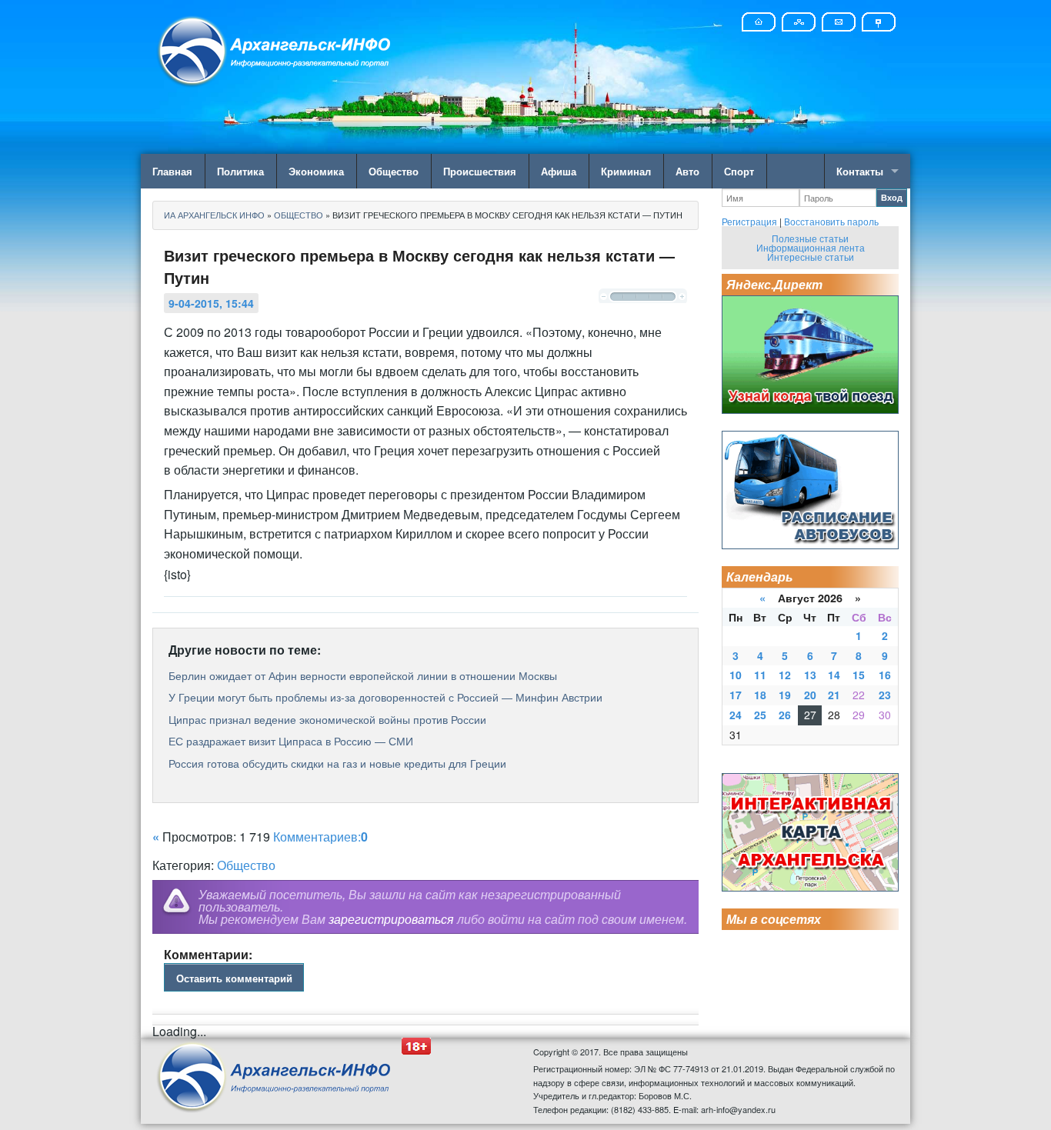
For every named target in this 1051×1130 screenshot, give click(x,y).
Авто (687, 171)
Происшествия (479, 171)
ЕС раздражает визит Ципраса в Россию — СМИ (290, 740)
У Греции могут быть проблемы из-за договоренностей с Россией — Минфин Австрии (385, 697)
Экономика (316, 171)
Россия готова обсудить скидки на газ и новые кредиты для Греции (337, 763)
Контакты (859, 171)
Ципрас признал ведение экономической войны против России (327, 719)
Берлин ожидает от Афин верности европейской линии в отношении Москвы (362, 675)
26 (785, 714)
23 (885, 694)
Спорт (739, 171)
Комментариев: (320, 836)
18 (760, 694)
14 (834, 674)
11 (760, 674)
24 (735, 714)
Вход (892, 197)
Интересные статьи (810, 256)
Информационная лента (810, 247)
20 (810, 694)
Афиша (558, 171)
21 (834, 694)
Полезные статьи (810, 238)
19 (785, 694)
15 (858, 674)
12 (785, 674)
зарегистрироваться (391, 919)
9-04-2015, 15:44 (211, 303)
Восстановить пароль (831, 221)
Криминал (626, 171)
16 (885, 674)
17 (735, 694)
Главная (172, 171)
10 (735, 674)
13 (810, 674)
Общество (394, 171)
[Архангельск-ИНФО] (275, 49)
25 (760, 714)
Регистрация (749, 221)
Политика (240, 171)
